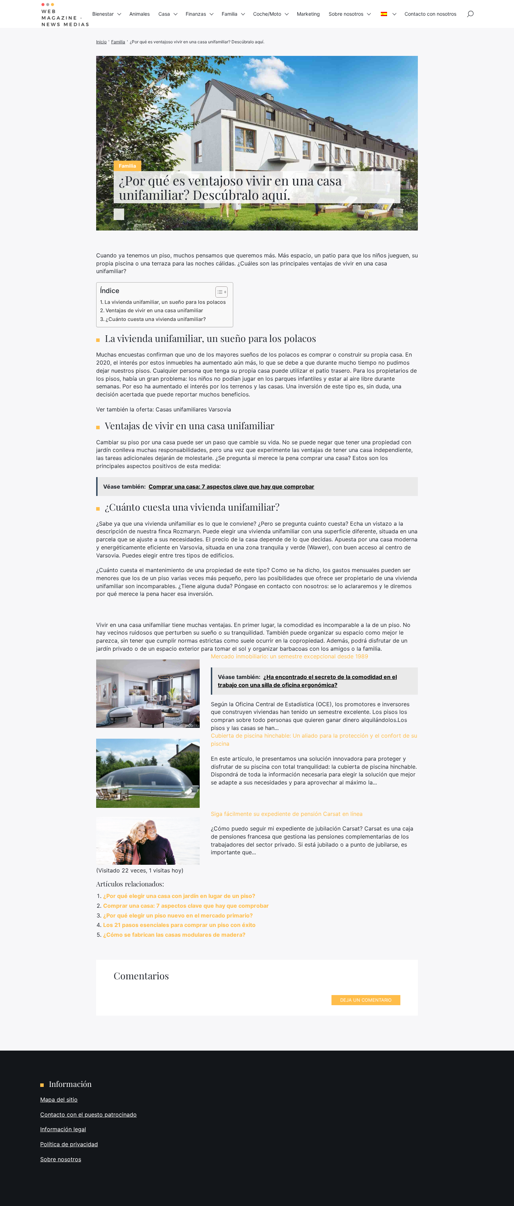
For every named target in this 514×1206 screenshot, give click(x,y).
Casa (164, 14)
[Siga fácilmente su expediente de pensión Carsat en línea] (148, 841)
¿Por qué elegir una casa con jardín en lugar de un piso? (179, 895)
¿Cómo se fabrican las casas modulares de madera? (174, 934)
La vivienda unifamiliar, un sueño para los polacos (165, 302)
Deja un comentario (366, 1000)
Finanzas (196, 14)
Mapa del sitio (59, 1099)
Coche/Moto (267, 14)
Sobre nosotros (346, 14)
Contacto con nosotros (430, 14)
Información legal (63, 1129)
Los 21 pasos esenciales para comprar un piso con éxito (179, 924)
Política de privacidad (69, 1144)
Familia (229, 14)
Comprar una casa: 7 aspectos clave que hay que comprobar (186, 905)
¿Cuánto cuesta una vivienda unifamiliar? (156, 319)
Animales (139, 14)
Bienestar (103, 14)
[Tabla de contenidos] (218, 292)
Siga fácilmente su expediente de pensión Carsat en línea (287, 813)
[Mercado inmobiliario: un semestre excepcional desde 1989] (148, 693)
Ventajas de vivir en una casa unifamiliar (154, 310)
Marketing (308, 14)
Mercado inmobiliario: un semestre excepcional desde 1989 (289, 656)
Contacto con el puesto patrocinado (88, 1114)
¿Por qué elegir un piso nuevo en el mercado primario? (178, 915)
